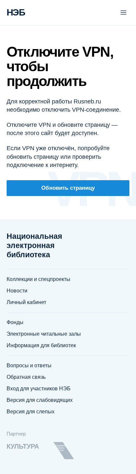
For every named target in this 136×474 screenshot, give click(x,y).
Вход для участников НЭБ (39, 388)
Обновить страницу (68, 188)
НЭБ (16, 12)
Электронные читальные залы (44, 334)
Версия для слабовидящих (40, 400)
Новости (17, 290)
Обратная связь (26, 377)
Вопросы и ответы (29, 365)
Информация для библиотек (41, 345)
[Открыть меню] (123, 12)
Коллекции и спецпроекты (38, 279)
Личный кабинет (26, 302)
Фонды (15, 322)
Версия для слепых (30, 411)
